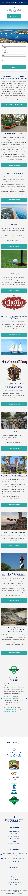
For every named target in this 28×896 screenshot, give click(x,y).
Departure (4, 50)
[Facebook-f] (14, 872)
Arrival (3, 45)
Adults (3, 55)
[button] (3, 2)
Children (4, 60)
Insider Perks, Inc (17, 893)
